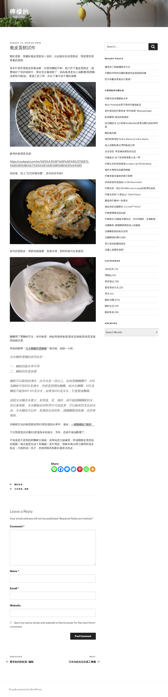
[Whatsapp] (86, 469)
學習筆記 (109, 281)
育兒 (107, 293)
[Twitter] (73, 469)
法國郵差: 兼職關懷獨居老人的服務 (122, 225)
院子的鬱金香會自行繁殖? (118, 79)
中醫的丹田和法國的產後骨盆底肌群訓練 (125, 73)
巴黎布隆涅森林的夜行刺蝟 (118, 175)
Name (14, 571)
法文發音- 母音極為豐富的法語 (120, 151)
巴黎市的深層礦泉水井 (116, 98)
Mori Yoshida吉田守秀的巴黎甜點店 (123, 104)
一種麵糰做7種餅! (82, 424)
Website (15, 605)
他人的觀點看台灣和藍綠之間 (120, 145)
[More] (92, 469)
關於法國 (109, 299)
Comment (17, 526)
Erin (38, 43)
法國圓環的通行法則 (115, 237)
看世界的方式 (112, 287)
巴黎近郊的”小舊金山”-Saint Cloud (122, 194)
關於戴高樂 (110, 133)
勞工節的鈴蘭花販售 (115, 243)
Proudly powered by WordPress (25, 689)
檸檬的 (19, 11)
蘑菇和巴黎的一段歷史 (116, 200)
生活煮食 (18, 489)
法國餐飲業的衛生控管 (116, 231)
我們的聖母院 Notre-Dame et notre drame (126, 139)
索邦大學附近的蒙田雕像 (117, 169)
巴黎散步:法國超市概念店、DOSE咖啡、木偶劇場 (130, 218)
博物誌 (108, 275)
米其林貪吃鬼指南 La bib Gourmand (123, 182)
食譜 (26, 489)
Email (14, 588)
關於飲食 (18, 484)
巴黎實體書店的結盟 (115, 212)
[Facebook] (60, 469)
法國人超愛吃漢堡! (114, 249)
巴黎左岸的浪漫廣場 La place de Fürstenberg (128, 163)
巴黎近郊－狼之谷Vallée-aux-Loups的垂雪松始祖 (130, 188)
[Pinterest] (80, 469)
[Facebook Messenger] (67, 469)
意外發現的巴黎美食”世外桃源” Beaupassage (128, 110)
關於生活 (109, 305)
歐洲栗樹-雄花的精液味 (117, 117)
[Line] (54, 469)
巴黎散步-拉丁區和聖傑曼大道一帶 (122, 157)
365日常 (109, 269)
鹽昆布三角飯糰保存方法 (117, 66)
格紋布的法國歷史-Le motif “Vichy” (123, 206)
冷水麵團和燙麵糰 (36, 348)
